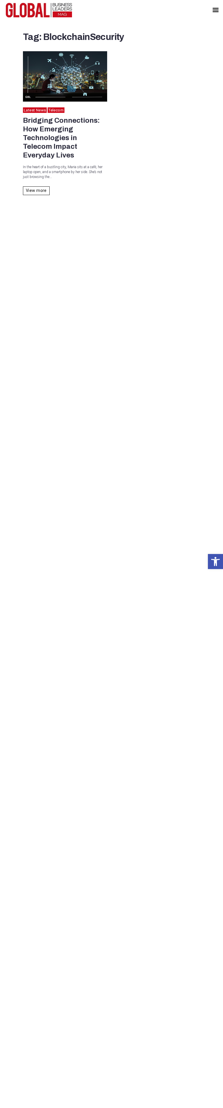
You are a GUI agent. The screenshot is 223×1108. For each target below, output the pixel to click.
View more (36, 190)
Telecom (56, 110)
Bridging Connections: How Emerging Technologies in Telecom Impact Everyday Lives (61, 138)
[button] (215, 561)
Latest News (35, 110)
